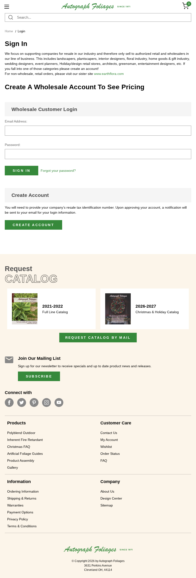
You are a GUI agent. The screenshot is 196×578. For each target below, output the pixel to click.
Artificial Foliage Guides (25, 453)
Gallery (12, 467)
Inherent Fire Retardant (25, 439)
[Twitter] (21, 402)
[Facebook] (9, 402)
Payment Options (20, 512)
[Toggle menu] (6, 6)
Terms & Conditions (22, 526)
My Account (109, 439)
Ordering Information (23, 491)
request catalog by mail (98, 337)
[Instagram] (46, 402)
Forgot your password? (58, 170)
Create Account (30, 195)
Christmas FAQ (18, 446)
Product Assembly (20, 460)
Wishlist (106, 446)
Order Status (110, 453)
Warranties (15, 505)
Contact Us (108, 432)
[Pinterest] (34, 402)
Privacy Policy (17, 519)
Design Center (111, 498)
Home (9, 31)
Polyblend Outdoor (21, 432)
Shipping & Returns (21, 498)
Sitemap (106, 505)
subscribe (39, 376)
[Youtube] (58, 402)
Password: (13, 145)
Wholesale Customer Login (44, 109)
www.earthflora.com (109, 74)
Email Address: (16, 121)
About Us (107, 491)
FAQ (103, 460)
